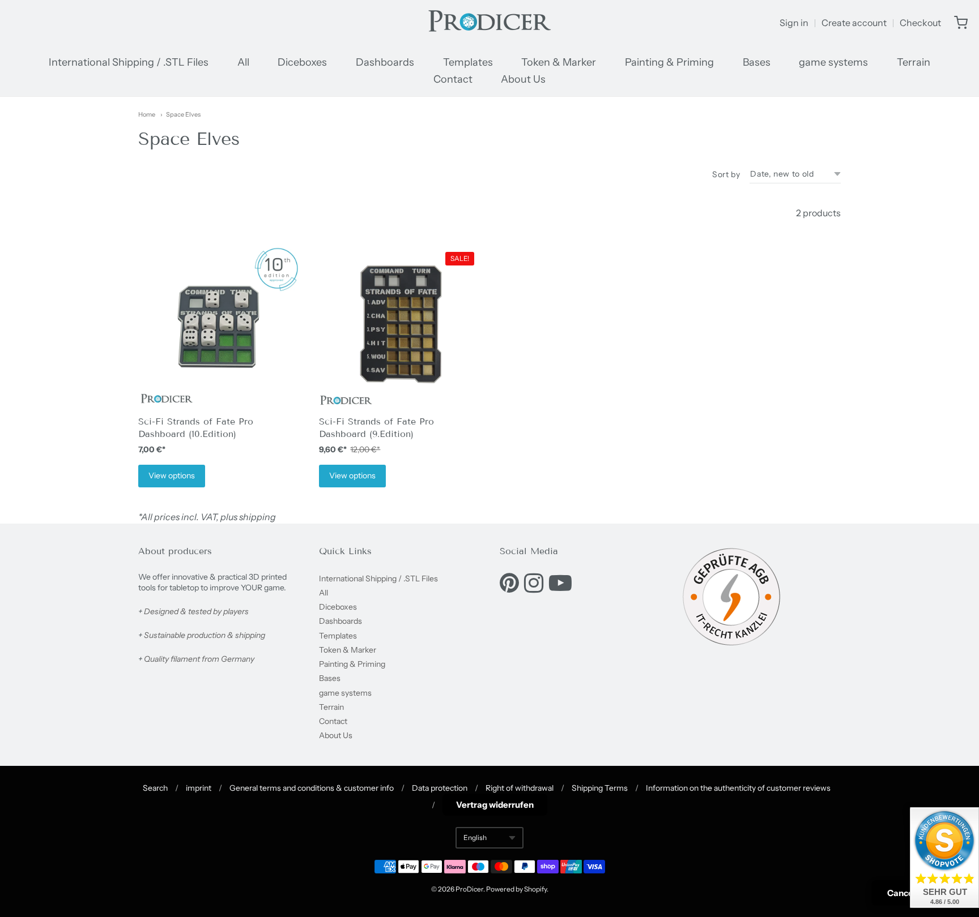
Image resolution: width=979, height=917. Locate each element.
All (243, 62)
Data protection (439, 788)
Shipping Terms (600, 788)
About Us (523, 79)
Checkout (920, 22)
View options (171, 475)
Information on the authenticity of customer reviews (738, 788)
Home (146, 114)
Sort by (726, 174)
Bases (757, 62)
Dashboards (385, 62)
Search (155, 788)
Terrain (913, 62)
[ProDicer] (489, 23)
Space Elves (183, 114)
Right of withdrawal (520, 788)
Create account (854, 22)
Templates (468, 62)
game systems (833, 62)
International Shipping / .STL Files (128, 62)
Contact (453, 79)
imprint (198, 788)
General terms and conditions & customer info (311, 788)
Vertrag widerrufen (495, 804)
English (475, 837)
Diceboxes (302, 62)
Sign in (794, 22)
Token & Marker (558, 62)
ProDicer (469, 889)
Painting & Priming (669, 62)
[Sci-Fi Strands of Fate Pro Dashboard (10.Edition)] (218, 327)
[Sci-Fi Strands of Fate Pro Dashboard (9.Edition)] (399, 327)
